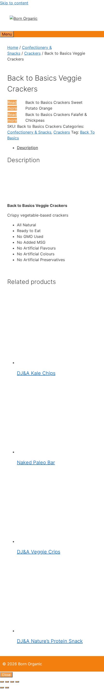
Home (12, 47)
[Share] (12, 681)
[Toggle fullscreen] (7, 681)
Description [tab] (27, 147)
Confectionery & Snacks (29, 132)
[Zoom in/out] (2, 681)
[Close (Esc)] (17, 681)
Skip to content (14, 2)
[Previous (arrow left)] (2, 687)
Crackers (32, 53)
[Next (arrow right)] (7, 687)
